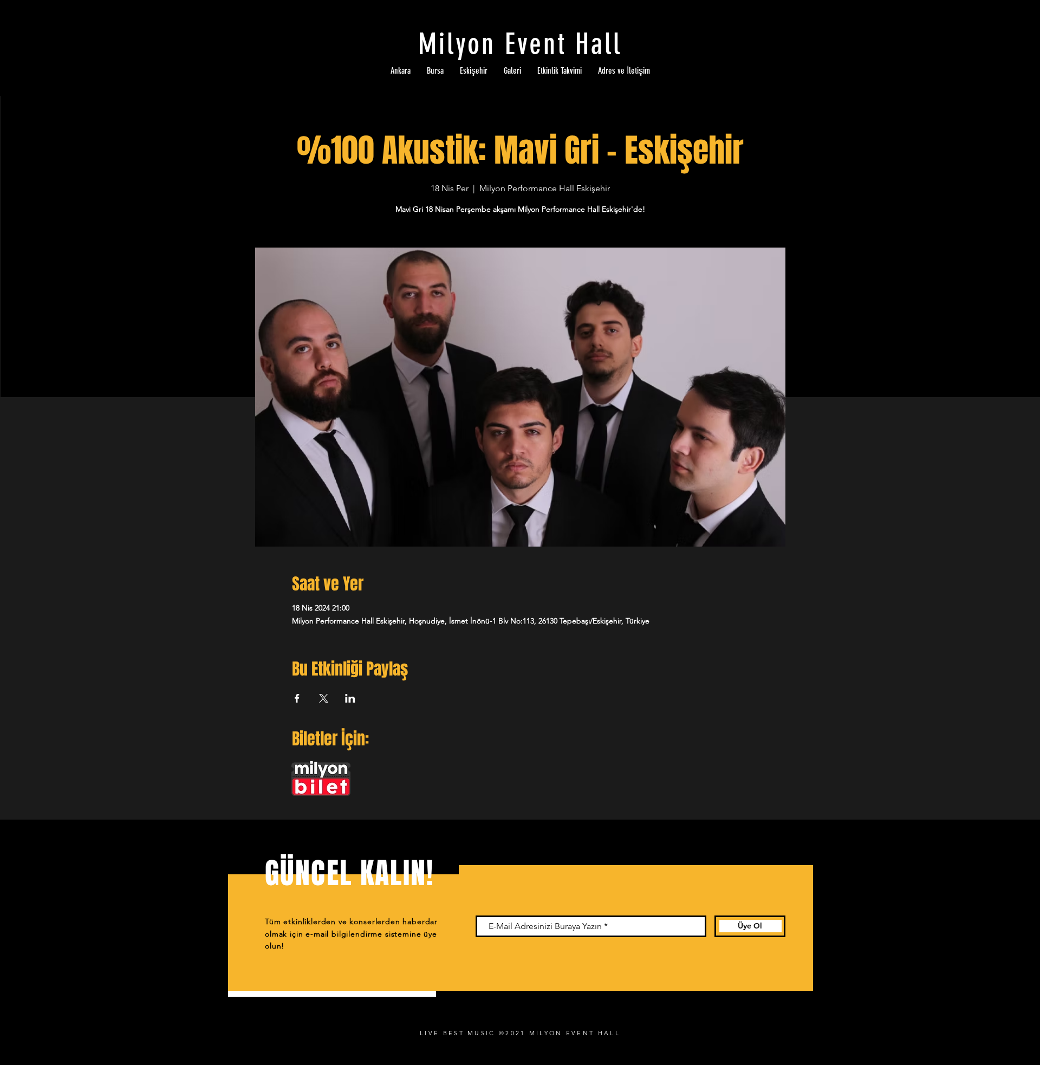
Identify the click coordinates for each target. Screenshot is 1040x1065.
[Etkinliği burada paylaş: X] (323, 698)
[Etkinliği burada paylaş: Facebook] (297, 698)
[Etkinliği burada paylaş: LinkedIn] (350, 698)
